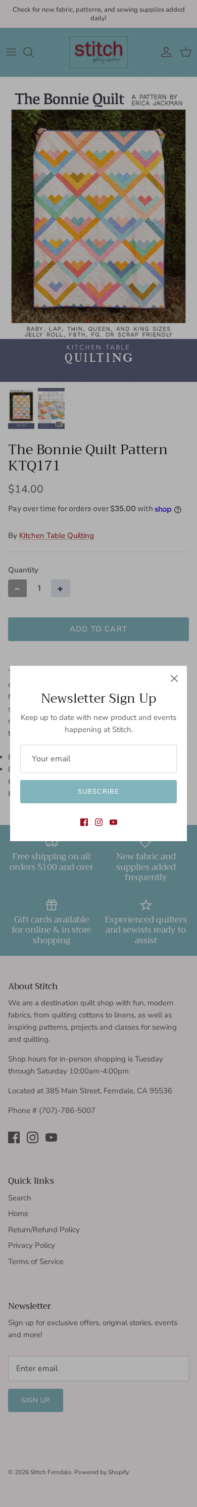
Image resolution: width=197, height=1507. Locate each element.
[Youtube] (113, 822)
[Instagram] (99, 822)
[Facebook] (84, 822)
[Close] (174, 678)
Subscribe (98, 791)
